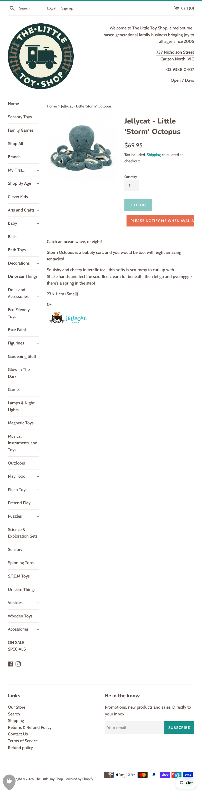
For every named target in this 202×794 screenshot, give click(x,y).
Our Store (16, 707)
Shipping (154, 154)
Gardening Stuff (22, 356)
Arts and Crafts (23, 210)
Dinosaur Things (23, 276)
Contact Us (18, 733)
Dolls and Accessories (23, 293)
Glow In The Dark (19, 373)
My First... (23, 170)
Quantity (130, 177)
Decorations (23, 263)
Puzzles (23, 516)
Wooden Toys (20, 615)
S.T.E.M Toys (19, 576)
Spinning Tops (21, 562)
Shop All (15, 143)
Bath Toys (17, 249)
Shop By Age (23, 183)
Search (14, 713)
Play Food (23, 476)
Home (13, 103)
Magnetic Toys (21, 422)
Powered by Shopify (78, 779)
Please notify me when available (163, 220)
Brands (23, 156)
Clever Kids (18, 196)
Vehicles (23, 602)
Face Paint (17, 329)
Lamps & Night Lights (21, 406)
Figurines (23, 343)
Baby (23, 223)
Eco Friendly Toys (19, 313)
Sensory (15, 549)
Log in (51, 8)
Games (14, 389)
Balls (12, 236)
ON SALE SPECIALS (17, 646)
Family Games (20, 130)
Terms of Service (23, 740)
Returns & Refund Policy (30, 727)
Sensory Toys (20, 116)
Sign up (67, 8)
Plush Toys (23, 489)
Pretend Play (19, 502)
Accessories (23, 629)
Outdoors (16, 463)
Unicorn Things (22, 589)
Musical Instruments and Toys (23, 443)
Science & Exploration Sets (22, 533)
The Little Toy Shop (49, 779)
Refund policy (20, 747)
